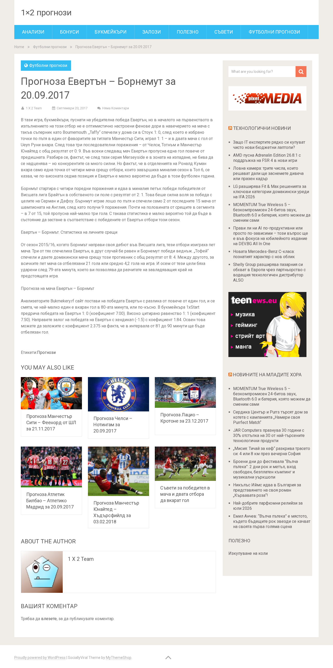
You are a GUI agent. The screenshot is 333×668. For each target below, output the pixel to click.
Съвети (223, 32)
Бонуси (69, 32)
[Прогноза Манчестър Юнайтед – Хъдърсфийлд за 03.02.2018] (118, 471)
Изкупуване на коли (248, 553)
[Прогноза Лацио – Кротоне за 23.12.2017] (185, 392)
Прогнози (46, 352)
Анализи (33, 32)
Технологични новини (262, 128)
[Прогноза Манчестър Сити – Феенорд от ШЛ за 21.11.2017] (51, 393)
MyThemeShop (118, 658)
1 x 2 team (34, 108)
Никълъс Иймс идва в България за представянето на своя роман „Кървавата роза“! (267, 490)
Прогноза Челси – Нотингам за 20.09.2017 (112, 425)
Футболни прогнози (274, 32)
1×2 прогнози (46, 12)
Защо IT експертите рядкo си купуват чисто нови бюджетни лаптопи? (269, 145)
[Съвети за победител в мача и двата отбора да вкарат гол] (185, 464)
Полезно (187, 32)
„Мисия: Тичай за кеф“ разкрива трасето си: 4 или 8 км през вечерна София (271, 451)
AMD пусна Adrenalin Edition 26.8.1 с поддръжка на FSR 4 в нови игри (267, 158)
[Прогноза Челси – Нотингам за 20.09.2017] (118, 394)
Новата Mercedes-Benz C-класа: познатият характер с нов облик (264, 254)
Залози (151, 32)
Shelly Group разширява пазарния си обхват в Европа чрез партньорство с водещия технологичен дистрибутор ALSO (269, 272)
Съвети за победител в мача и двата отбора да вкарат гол (185, 494)
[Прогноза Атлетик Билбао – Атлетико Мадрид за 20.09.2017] (51, 467)
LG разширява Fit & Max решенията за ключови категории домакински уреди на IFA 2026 (271, 191)
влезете (49, 618)
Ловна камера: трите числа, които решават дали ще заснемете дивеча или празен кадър (268, 173)
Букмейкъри (110, 32)
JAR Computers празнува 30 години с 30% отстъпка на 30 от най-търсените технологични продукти (269, 435)
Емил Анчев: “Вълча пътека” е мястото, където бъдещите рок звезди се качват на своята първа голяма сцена (271, 521)
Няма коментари (115, 108)
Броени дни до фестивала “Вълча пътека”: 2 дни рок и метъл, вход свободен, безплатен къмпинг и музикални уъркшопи (265, 469)
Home (19, 47)
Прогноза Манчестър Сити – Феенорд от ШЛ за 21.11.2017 (51, 422)
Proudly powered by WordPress (40, 658)
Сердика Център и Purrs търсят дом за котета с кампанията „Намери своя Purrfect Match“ (270, 417)
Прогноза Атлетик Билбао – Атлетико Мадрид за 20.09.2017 (50, 501)
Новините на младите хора (267, 374)
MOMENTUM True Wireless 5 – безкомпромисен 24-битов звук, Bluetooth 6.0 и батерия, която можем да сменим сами (271, 212)
